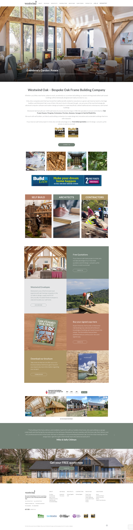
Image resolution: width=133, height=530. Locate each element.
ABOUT (51, 494)
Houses (97, 497)
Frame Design (88, 499)
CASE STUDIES (99, 494)
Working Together (70, 497)
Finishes (87, 504)
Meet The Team (52, 500)
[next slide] (114, 436)
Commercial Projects (100, 499)
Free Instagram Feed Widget (67, 418)
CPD (68, 499)
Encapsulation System (89, 502)
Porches (97, 502)
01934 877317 (103, 3)
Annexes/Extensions (100, 500)
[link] (66, 180)
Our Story (51, 497)
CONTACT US (33, 512)
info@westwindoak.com (29, 506)
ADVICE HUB (88, 494)
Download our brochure (40, 506)
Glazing (86, 503)
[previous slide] (18, 436)
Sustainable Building (53, 504)
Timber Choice (88, 497)
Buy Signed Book (35, 509)
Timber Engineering (89, 500)
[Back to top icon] (107, 529)
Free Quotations (28, 509)
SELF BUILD (38, 197)
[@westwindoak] (46, 392)
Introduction (62, 497)
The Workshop (52, 499)
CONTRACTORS (95, 197)
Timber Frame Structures (101, 503)
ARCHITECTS (66, 197)
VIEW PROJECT (100, 73)
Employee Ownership (53, 502)
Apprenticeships (52, 503)
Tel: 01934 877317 (29, 504)
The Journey (62, 499)
